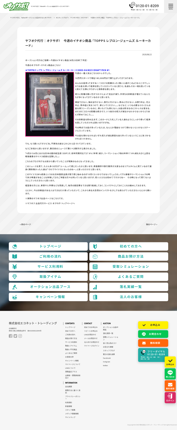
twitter (105, 365)
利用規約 (68, 403)
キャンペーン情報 (50, 297)
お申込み (155, 325)
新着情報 (68, 406)
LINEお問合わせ (90, 335)
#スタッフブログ (62, 18)
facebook (107, 358)
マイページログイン (91, 346)
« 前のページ (25, 224)
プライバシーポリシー (72, 398)
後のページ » (151, 224)
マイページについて (72, 364)
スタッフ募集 (70, 410)
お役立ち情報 (108, 347)
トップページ (50, 246)
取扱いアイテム (71, 346)
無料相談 (155, 343)
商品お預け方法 (131, 256)
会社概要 (68, 387)
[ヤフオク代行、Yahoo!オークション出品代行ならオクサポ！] (16, 7)
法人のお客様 (131, 297)
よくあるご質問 (131, 277)
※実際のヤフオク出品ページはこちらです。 (44, 198)
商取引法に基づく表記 (72, 391)
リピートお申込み (91, 331)
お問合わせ (155, 334)
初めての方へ (131, 246)
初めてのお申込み (91, 327)
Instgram (106, 362)
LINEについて (70, 368)
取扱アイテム (50, 277)
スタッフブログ (109, 351)
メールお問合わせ (91, 338)
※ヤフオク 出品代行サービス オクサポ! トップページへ (50, 203)
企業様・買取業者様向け (72, 377)
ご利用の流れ (50, 256)
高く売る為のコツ (109, 343)
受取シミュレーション (130, 267)
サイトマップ (70, 417)
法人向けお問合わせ (91, 342)
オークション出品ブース (50, 287)
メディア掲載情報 (72, 414)
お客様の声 (69, 357)
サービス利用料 (50, 267)
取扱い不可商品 (71, 350)
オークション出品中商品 (110, 328)
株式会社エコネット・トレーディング (33, 323)
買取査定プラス (71, 372)
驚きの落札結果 (109, 354)
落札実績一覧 (131, 287)
